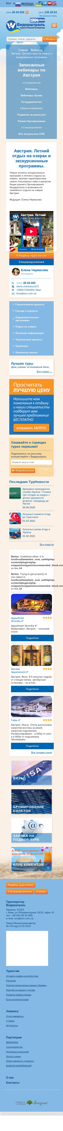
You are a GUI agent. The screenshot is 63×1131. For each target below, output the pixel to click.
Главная (23, 49)
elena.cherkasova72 (27, 286)
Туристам (12, 971)
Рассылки (11, 981)
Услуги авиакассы (15, 1016)
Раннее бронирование (31, 121)
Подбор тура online (32, 255)
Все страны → (44, 371)
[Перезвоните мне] (26, 12)
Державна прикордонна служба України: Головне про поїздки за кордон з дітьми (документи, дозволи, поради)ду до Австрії (37, 496)
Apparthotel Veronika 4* (17, 619)
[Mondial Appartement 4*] (31, 656)
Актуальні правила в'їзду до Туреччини (37, 515)
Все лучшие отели (41, 752)
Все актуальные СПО (32, 133)
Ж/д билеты (12, 1025)
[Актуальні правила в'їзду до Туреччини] (16, 518)
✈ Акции (10, 1021)
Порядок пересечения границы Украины (26, 985)
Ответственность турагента (20, 1061)
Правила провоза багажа (18, 995)
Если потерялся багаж (17, 999)
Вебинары (37, 49)
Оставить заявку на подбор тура (22, 976)
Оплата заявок (13, 1056)
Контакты (13, 1082)
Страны (41, 891)
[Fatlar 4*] (31, 707)
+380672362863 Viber (28, 289)
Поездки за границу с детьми (20, 990)
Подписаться (24, 470)
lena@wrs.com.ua (26, 293)
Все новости (47, 544)
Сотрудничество (31, 101)
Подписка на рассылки (31, 114)
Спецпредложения (31, 262)
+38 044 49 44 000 (21, 915)
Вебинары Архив (31, 95)
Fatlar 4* (15, 720)
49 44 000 (26, 282)
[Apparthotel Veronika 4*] (31, 605)
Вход (8, 3)
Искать (51, 39)
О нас (10, 1077)
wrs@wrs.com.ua (23, 918)
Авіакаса (12, 1011)
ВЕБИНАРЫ (12, 1042)
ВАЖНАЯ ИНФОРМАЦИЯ (18, 1066)
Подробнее (32, 638)
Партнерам (14, 1037)
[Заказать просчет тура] (31, 408)
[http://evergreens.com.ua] (31, 1101)
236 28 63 (48, 12)
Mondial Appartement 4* (19, 670)
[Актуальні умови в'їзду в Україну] (16, 533)
